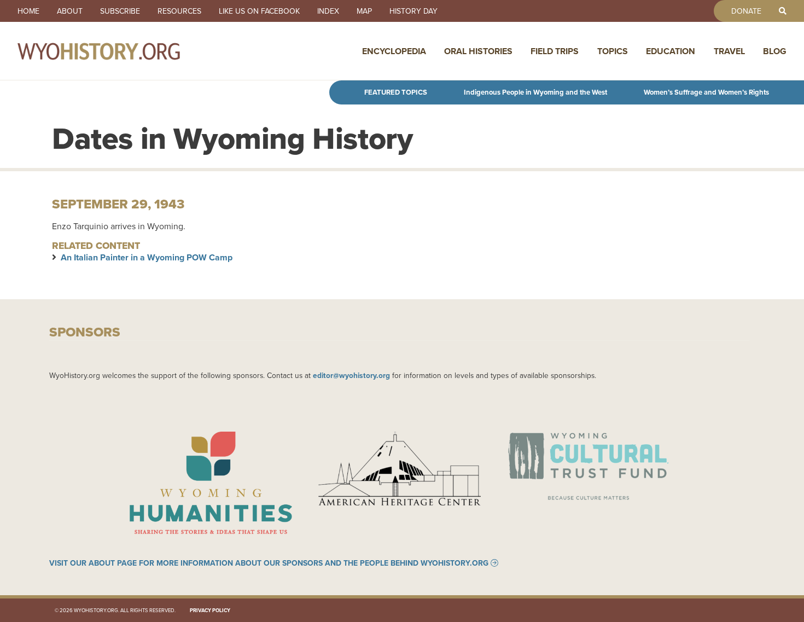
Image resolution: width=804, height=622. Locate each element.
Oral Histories (478, 51)
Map (364, 11)
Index (328, 11)
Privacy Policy (210, 610)
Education (670, 51)
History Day (413, 11)
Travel (729, 51)
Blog (774, 51)
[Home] (123, 50)
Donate (746, 11)
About (70, 11)
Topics (612, 51)
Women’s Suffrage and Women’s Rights (706, 92)
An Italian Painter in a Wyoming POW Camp (146, 257)
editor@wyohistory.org (351, 375)
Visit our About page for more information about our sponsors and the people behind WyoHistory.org (268, 563)
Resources (179, 11)
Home (28, 11)
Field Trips (555, 51)
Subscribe (120, 11)
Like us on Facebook (259, 11)
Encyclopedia (394, 51)
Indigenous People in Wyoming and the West (535, 92)
